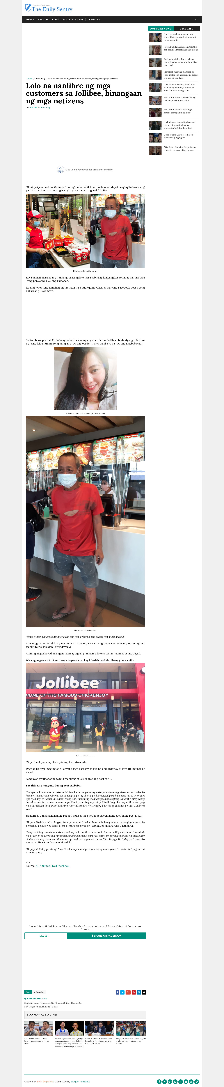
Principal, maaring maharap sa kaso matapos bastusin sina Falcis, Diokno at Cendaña (181, 74)
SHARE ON (107, 935)
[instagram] (175, 1081)
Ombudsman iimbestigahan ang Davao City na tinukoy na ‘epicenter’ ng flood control (179, 125)
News (55, 19)
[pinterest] (196, 1081)
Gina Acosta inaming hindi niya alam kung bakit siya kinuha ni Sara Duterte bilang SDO (179, 87)
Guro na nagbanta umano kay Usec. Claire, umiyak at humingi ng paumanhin (180, 37)
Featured (187, 28)
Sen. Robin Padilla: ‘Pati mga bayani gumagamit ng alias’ (178, 111)
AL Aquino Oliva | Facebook (52, 866)
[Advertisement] (85, 51)
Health (43, 19)
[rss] (180, 1081)
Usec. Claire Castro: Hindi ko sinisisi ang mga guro (178, 136)
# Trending (39, 992)
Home (30, 19)
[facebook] (159, 1081)
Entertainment (73, 19)
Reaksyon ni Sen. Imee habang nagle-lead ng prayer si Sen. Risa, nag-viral (180, 62)
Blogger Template (80, 1081)
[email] (186, 1081)
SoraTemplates (45, 1081)
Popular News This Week (160, 29)
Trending (93, 19)
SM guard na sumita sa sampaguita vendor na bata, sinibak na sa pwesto (131, 1041)
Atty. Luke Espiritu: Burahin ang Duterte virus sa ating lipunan (180, 148)
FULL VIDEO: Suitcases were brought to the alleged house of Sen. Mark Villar (98, 1041)
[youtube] (191, 1081)
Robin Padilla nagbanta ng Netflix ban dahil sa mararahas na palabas (181, 48)
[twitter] (164, 1081)
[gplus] (170, 1081)
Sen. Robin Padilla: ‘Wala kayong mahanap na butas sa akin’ (36, 1041)
